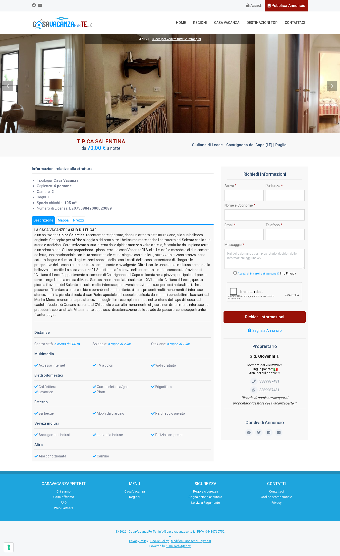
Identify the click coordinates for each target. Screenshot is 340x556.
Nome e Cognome (240, 205)
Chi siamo (64, 491)
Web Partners (63, 508)
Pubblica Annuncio (288, 5)
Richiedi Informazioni (264, 317)
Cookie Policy (159, 541)
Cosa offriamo (63, 497)
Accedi (255, 5)
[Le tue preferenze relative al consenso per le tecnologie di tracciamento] (8, 547)
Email (230, 225)
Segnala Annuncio (266, 330)
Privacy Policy (138, 541)
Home (181, 23)
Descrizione (43, 220)
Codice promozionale (276, 497)
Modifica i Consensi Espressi (191, 541)
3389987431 (269, 381)
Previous (8, 86)
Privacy (277, 502)
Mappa (63, 220)
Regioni (200, 23)
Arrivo (230, 186)
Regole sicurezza (205, 491)
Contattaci (295, 23)
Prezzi (78, 220)
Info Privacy (288, 273)
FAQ (64, 502)
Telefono (274, 225)
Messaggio (234, 245)
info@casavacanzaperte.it (176, 531)
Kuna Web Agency (178, 546)
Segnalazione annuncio (205, 497)
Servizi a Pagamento (205, 502)
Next (332, 86)
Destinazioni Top (262, 23)
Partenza (274, 186)
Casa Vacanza (226, 23)
